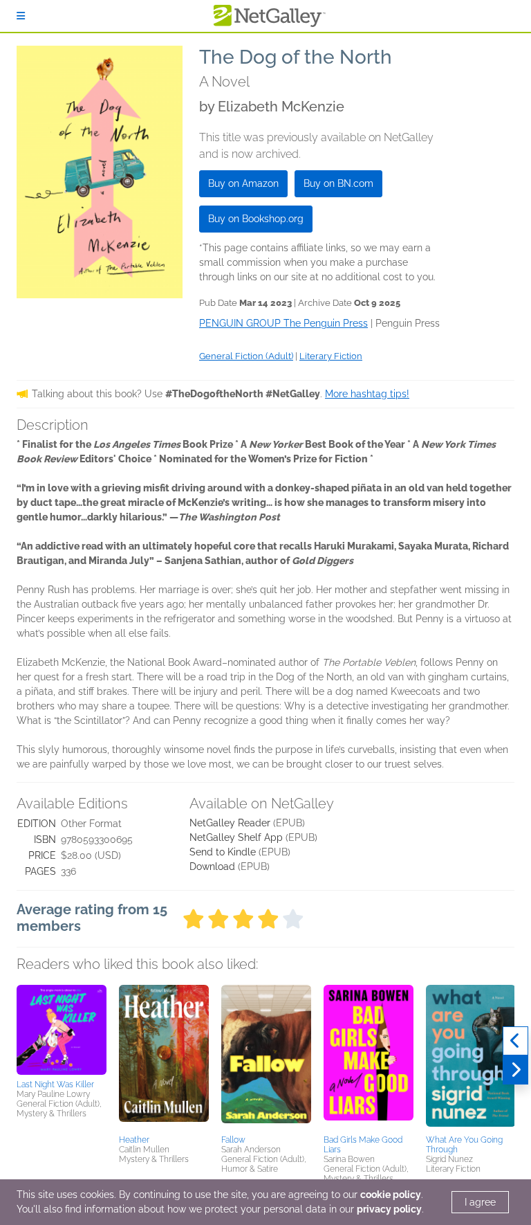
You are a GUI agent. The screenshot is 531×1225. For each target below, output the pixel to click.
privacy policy (389, 1209)
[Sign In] (20, 16)
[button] (61, 1030)
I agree (480, 1202)
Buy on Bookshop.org (256, 218)
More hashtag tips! (367, 393)
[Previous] (515, 1040)
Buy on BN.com (338, 183)
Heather (134, 1140)
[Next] (515, 1070)
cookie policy (390, 1194)
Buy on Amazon (243, 183)
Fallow (233, 1140)
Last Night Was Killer (55, 1084)
